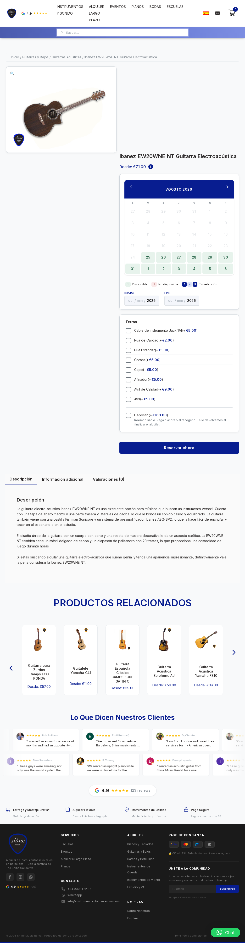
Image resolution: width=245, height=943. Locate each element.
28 (194, 257)
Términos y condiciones (191, 935)
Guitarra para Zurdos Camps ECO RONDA (39, 672)
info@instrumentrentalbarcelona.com (93, 901)
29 (210, 257)
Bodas (155, 7)
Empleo (132, 918)
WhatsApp (74, 895)
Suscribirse (227, 888)
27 (179, 257)
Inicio (15, 57)
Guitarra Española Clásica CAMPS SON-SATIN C (122, 673)
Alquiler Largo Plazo (96, 13)
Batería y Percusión (140, 859)
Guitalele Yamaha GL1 (81, 671)
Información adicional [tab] (62, 479)
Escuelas (175, 7)
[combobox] (125, 32)
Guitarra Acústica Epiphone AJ (164, 671)
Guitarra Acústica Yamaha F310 (206, 671)
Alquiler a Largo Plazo (76, 859)
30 (225, 257)
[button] (12, 73)
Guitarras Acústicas (66, 57)
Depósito (151, 415)
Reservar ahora (179, 447)
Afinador (148, 379)
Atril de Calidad (154, 389)
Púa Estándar (152, 350)
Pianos (138, 7)
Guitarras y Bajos (35, 57)
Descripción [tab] (21, 479)
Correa (147, 360)
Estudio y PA (136, 887)
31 (132, 269)
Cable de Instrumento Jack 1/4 (166, 330)
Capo (146, 370)
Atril (145, 399)
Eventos (118, 7)
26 (163, 257)
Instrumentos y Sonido (70, 10)
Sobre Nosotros (138, 911)
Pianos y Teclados (140, 844)
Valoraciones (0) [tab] (108, 479)
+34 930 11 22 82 (79, 889)
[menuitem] (205, 13)
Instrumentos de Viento (143, 880)
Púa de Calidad (154, 340)
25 (148, 257)
